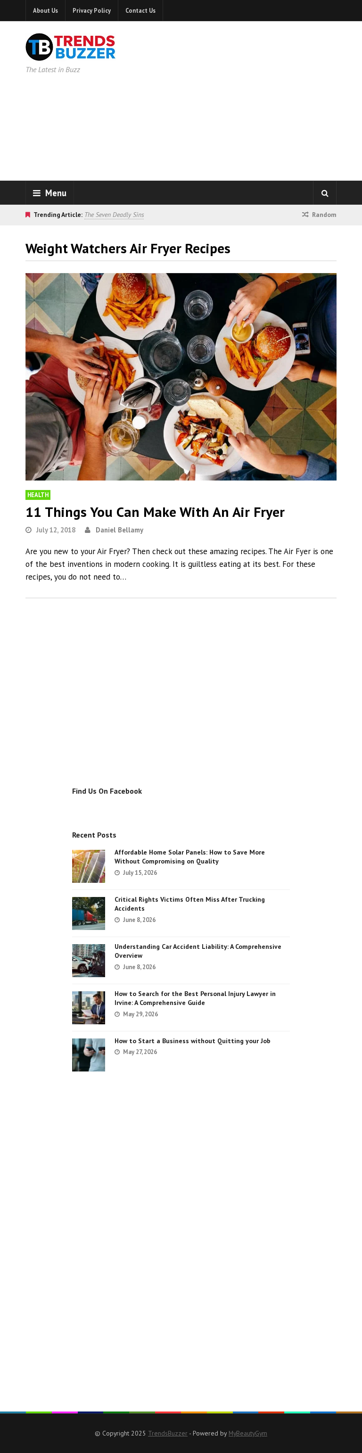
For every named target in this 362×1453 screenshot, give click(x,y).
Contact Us (140, 10)
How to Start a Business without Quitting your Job (193, 1041)
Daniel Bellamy (119, 529)
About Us (45, 10)
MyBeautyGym (248, 1433)
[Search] (325, 193)
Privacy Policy (92, 10)
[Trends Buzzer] (70, 54)
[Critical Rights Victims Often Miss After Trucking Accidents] (88, 913)
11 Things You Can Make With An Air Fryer (155, 512)
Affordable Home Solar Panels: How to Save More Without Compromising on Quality (190, 857)
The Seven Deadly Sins (114, 214)
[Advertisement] (256, 99)
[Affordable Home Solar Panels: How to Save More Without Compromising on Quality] (88, 866)
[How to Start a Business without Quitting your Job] (88, 1054)
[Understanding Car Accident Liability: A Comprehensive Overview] (88, 960)
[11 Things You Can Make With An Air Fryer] (181, 377)
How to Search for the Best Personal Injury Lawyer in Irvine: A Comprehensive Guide (195, 998)
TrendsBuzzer (168, 1433)
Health (38, 494)
